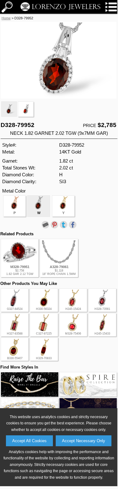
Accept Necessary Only (83, 440)
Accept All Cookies (29, 440)
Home (6, 18)
